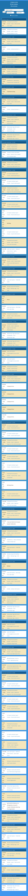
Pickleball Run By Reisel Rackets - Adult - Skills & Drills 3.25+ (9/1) (13, 41)
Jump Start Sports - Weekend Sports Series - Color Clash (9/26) (13, 753)
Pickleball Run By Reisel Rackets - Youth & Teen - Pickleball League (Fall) (12, 71)
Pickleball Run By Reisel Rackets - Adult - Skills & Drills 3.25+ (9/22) (13, 581)
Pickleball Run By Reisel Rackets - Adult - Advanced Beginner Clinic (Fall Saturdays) (14, 189)
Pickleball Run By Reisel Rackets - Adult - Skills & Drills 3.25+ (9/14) (13, 273)
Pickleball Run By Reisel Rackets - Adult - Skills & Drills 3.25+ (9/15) (13, 315)
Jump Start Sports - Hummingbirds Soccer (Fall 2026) (13, 353)
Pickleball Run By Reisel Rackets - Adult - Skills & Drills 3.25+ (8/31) (13, 23)
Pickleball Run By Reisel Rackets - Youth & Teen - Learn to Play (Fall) (13, 475)
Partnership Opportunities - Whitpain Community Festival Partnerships (13, 788)
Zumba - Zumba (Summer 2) (13, 49)
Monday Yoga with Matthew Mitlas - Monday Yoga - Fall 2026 (13, 288)
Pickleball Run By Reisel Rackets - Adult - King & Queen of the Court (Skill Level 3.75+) (14, 164)
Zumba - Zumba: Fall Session (13, 589)
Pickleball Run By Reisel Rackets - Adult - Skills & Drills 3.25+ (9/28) (13, 829)
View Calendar (14, 4)
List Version (14, 6)
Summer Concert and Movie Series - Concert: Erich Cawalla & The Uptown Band (13, 154)
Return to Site (14, 2)
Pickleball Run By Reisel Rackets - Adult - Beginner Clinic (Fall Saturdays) (12, 242)
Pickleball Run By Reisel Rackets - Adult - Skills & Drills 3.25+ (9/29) (13, 862)
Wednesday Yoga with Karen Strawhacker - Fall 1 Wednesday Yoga (13, 129)
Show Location (14, 15)
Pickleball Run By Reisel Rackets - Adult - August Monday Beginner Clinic (12, 31)
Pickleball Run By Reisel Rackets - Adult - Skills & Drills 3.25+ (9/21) (13, 533)
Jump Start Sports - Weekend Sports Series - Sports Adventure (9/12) (13, 251)
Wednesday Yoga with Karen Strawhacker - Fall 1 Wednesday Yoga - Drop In (13, 136)
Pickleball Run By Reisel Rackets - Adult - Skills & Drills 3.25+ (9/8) (13, 101)
